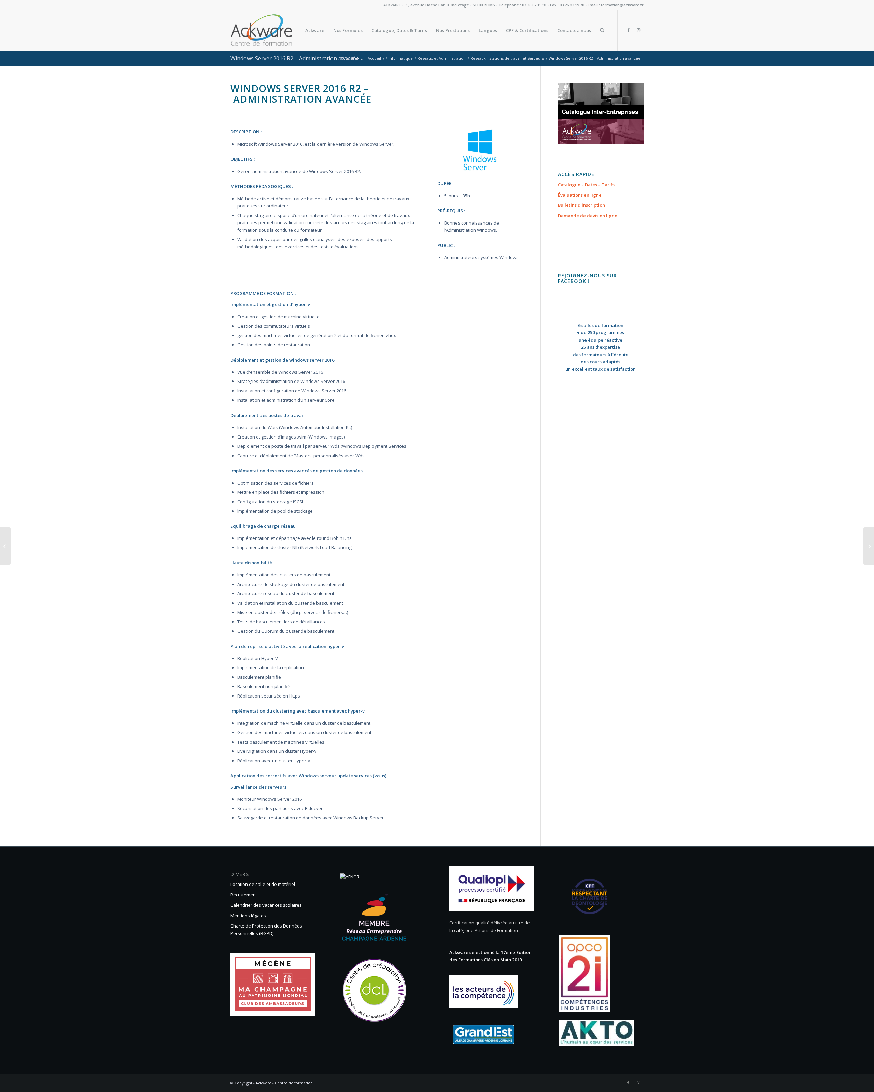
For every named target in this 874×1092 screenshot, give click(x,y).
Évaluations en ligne (580, 195)
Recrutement (243, 895)
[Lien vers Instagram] (638, 30)
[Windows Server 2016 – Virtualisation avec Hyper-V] (5, 546)
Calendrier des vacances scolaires (266, 905)
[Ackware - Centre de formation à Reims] (274, 30)
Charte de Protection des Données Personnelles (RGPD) (266, 929)
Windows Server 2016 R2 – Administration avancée (294, 58)
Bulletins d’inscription (581, 205)
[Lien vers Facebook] (628, 30)
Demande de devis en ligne (587, 216)
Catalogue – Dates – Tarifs (586, 185)
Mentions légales (248, 916)
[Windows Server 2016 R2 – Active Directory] (868, 546)
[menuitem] (315, 30)
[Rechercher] (602, 30)
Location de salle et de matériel (262, 884)
